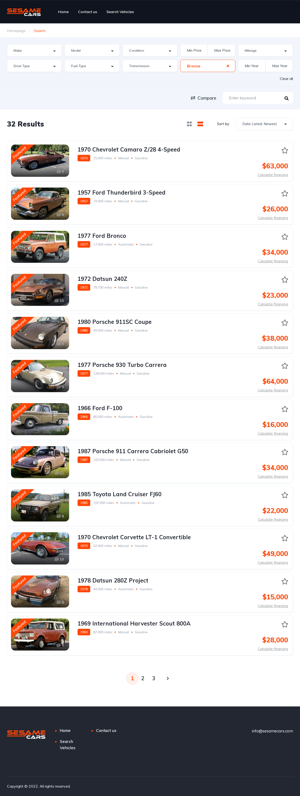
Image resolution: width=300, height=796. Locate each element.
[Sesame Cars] (24, 11)
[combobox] (34, 50)
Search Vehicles (120, 11)
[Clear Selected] (228, 66)
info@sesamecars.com (272, 730)
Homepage (16, 30)
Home (63, 11)
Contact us (87, 11)
